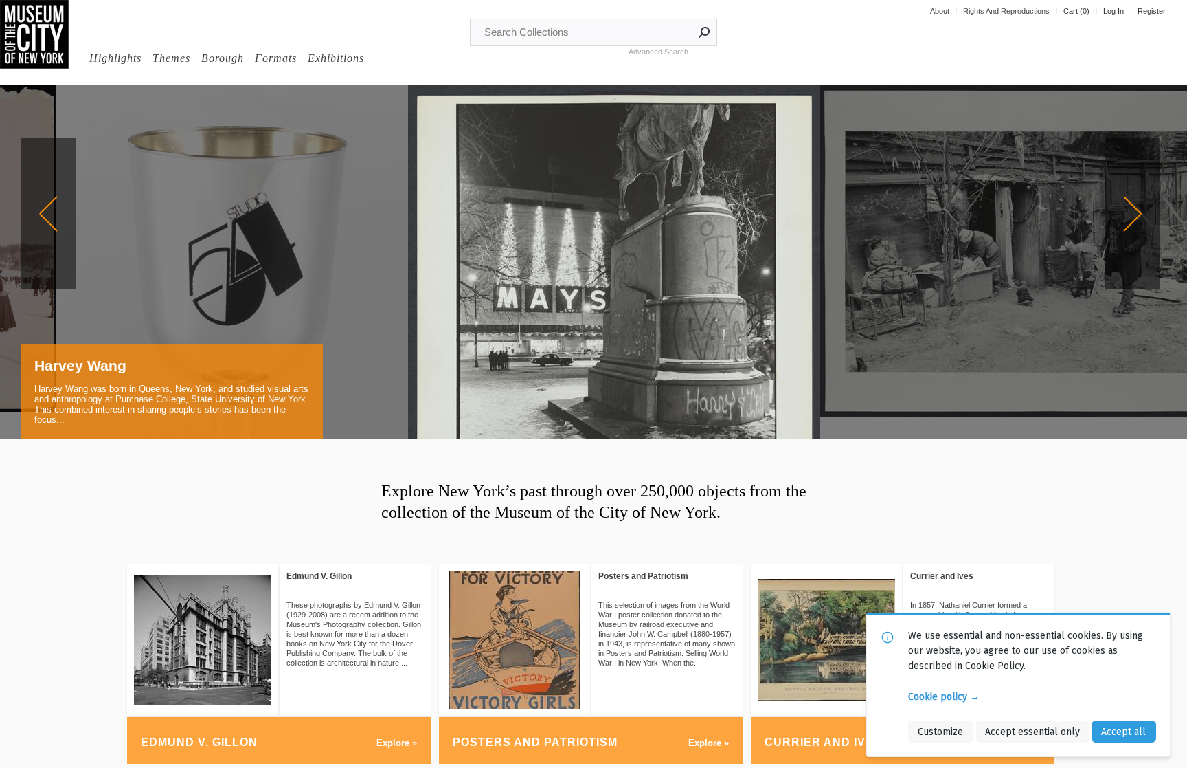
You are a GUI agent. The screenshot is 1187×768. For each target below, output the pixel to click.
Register (1152, 11)
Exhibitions (336, 58)
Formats (276, 58)
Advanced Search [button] (658, 51)
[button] (704, 32)
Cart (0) (1076, 11)
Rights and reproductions (1006, 11)
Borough (222, 58)
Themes (171, 58)
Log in (1113, 11)
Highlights (115, 58)
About (939, 11)
